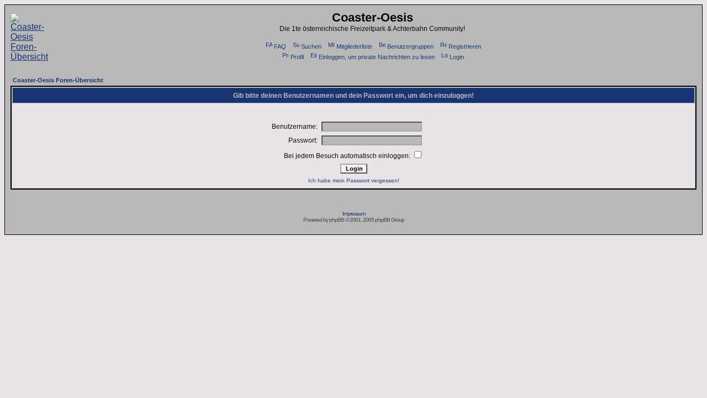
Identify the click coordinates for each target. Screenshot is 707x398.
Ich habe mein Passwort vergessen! (353, 180)
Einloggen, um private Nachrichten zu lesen (377, 57)
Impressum (353, 214)
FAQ (280, 46)
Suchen (311, 46)
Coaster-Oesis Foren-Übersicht (58, 80)
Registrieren (465, 46)
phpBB (336, 220)
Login (457, 57)
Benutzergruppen (410, 46)
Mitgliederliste (354, 46)
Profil (297, 57)
